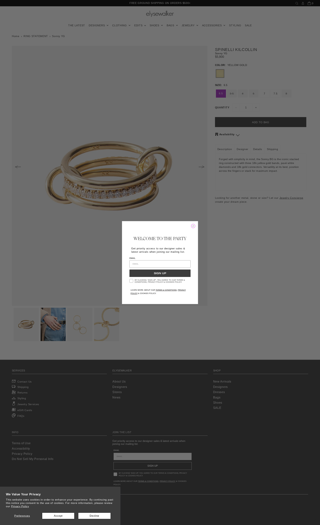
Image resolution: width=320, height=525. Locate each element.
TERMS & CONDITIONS (166, 290)
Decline (94, 515)
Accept (58, 515)
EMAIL (132, 258)
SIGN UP (160, 273)
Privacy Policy (20, 506)
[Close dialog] (193, 226)
